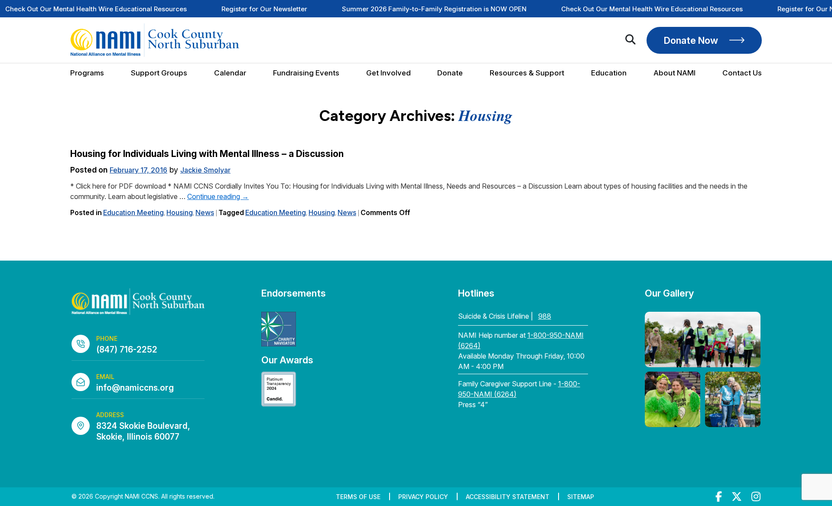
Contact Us (742, 73)
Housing (179, 212)
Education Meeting (133, 212)
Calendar (230, 73)
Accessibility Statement (507, 496)
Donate (450, 73)
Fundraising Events (306, 73)
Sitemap (580, 496)
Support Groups (159, 73)
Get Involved (388, 73)
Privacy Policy (423, 496)
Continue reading (218, 196)
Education (609, 73)
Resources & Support (527, 73)
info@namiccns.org (135, 388)
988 (544, 316)
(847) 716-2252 (126, 350)
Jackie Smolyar (205, 170)
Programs (87, 73)
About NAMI (674, 73)
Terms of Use (358, 496)
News (204, 212)
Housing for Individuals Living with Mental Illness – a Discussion (207, 153)
